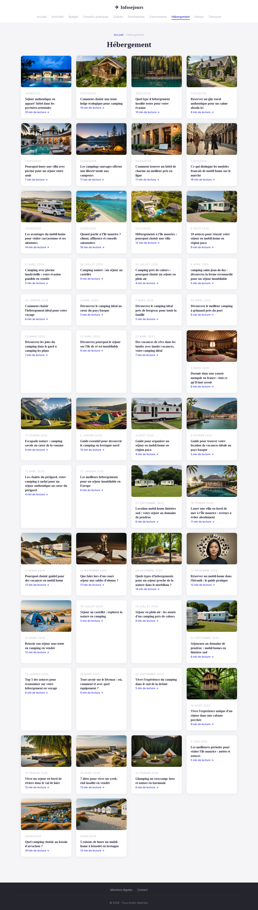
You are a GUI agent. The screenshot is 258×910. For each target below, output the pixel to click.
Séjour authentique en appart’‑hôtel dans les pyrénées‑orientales (40, 103)
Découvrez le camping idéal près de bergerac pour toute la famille (156, 310)
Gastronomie (158, 16)
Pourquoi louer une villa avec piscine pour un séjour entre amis (45, 171)
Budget (73, 16)
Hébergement (181, 16)
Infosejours (129, 7)
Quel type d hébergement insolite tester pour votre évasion (152, 103)
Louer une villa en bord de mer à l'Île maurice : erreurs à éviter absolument (211, 513)
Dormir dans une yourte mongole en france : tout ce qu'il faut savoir (209, 378)
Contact (142, 889)
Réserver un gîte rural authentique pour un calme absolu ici (209, 103)
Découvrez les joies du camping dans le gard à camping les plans (41, 346)
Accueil (42, 16)
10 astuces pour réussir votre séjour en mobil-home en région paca (210, 238)
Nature (199, 16)
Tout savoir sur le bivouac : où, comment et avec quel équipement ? (101, 684)
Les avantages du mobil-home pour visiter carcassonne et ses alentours (45, 238)
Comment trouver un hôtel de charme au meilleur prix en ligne (155, 171)
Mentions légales (121, 889)
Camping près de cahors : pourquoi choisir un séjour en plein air (155, 274)
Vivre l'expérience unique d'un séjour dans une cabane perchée (211, 715)
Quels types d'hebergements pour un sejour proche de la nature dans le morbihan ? (154, 580)
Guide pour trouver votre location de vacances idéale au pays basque (211, 445)
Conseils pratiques (95, 16)
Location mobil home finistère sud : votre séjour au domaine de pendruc (155, 513)
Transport (214, 16)
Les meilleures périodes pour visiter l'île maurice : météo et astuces (210, 751)
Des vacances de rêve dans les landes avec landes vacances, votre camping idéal (155, 346)
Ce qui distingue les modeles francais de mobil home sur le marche (211, 171)
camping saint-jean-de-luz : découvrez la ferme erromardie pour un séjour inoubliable (212, 274)
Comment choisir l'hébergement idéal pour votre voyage (46, 310)
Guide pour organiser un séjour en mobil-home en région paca (152, 445)
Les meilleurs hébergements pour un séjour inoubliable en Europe (100, 481)
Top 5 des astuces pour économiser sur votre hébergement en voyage (41, 684)
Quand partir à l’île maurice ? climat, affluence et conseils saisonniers (100, 238)
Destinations (136, 16)
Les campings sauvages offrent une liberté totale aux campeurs (101, 171)
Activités (58, 16)
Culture (118, 16)
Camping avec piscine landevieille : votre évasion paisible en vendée (43, 274)
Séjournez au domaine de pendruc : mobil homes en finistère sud (208, 648)
